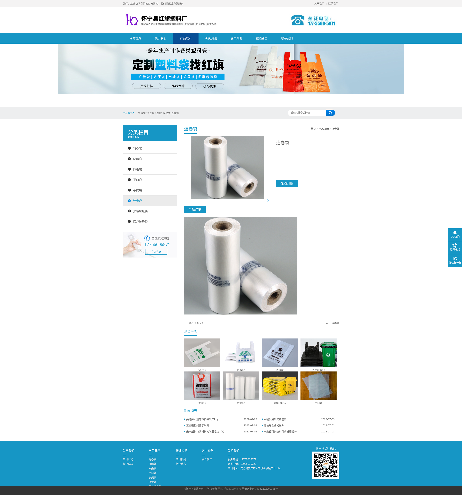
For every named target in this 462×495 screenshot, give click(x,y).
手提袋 (137, 190)
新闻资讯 (211, 38)
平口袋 (137, 179)
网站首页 (135, 38)
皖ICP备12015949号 (229, 488)
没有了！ (199, 323)
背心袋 (137, 148)
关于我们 (319, 3)
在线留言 (261, 38)
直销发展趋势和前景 (275, 419)
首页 (313, 128)
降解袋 (137, 158)
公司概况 (128, 459)
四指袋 (137, 169)
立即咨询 (156, 251)
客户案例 (236, 38)
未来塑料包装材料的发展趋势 (280, 431)
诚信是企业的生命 (274, 425)
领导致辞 (128, 463)
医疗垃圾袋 (140, 221)
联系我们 (333, 3)
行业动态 (181, 463)
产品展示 (186, 38)
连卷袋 (137, 200)
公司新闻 (181, 459)
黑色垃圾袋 (140, 211)
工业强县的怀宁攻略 (199, 425)
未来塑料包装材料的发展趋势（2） (206, 431)
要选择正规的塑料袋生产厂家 (202, 419)
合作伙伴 (207, 459)
